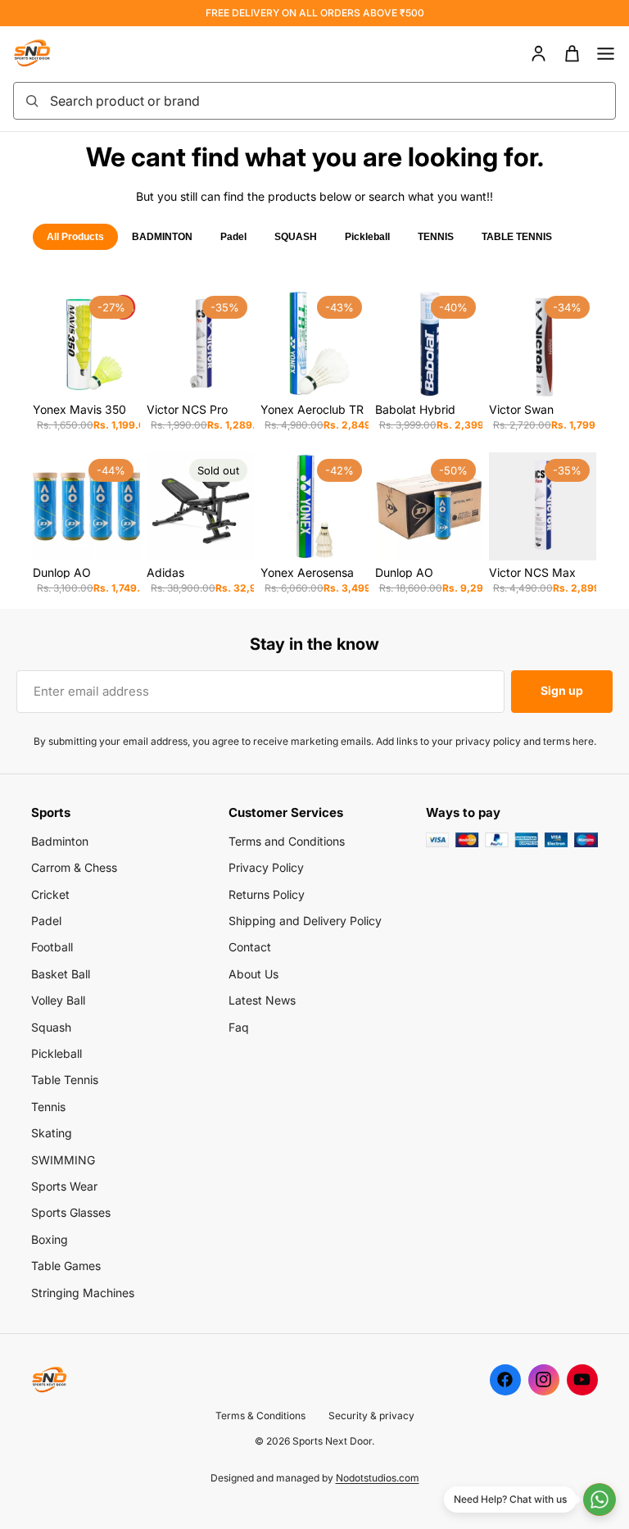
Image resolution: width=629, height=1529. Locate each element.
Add (128, 372)
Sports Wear (64, 1186)
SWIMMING (63, 1160)
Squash (51, 1027)
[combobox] (327, 101)
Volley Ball (58, 1000)
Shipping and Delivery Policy (305, 921)
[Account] (538, 53)
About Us (253, 974)
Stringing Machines (82, 1293)
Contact (250, 947)
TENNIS (436, 237)
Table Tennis (64, 1080)
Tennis (48, 1107)
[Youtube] (582, 1379)
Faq (239, 1027)
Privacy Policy (266, 867)
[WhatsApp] (599, 1499)
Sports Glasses (71, 1212)
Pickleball (367, 237)
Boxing (49, 1239)
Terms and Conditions (287, 841)
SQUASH (295, 237)
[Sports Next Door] (49, 53)
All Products (75, 237)
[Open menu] (605, 53)
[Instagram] (543, 1379)
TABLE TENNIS (517, 237)
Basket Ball (60, 974)
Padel (233, 237)
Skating (51, 1133)
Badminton (59, 841)
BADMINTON (162, 237)
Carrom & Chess (74, 867)
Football (52, 947)
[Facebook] (505, 1379)
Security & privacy (371, 1415)
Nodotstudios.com (377, 1478)
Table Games (66, 1266)
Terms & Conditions (260, 1415)
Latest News (262, 1000)
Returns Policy (267, 894)
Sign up (562, 690)
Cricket (50, 894)
